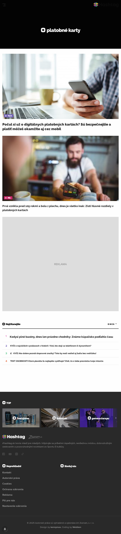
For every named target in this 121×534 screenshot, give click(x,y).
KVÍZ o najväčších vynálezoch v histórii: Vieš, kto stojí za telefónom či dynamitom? (50, 346)
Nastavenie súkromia (14, 505)
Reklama (7, 494)
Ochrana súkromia (12, 489)
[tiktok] (23, 454)
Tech (10, 116)
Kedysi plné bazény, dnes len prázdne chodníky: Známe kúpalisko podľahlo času (61, 336)
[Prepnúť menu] (4, 5)
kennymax (56, 527)
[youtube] (10, 454)
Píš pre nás (8, 500)
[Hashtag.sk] (106, 4)
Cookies (7, 483)
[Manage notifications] (4, 529)
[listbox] (108, 324)
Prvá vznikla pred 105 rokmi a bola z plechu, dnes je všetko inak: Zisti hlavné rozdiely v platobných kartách (57, 208)
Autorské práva (11, 477)
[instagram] (16, 454)
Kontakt (6, 472)
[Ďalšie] (116, 417)
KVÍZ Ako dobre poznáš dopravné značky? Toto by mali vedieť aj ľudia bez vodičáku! (54, 353)
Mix (9, 198)
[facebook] (3, 454)
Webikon (76, 527)
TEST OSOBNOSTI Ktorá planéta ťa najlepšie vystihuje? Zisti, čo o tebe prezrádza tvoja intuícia (56, 361)
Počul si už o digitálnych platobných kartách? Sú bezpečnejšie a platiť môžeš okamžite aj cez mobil (56, 126)
